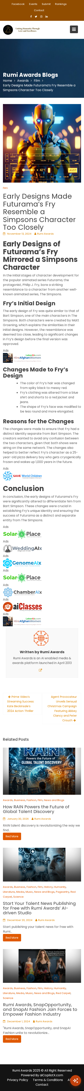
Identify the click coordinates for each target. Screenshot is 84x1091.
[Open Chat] (75, 1080)
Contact (39, 10)
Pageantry (62, 892)
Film (5, 188)
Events (33, 4)
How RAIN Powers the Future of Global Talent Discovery (36, 809)
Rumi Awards (45, 234)
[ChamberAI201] (22, 592)
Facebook (18, 4)
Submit (46, 4)
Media (20, 892)
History (48, 887)
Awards (8, 800)
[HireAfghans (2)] (22, 358)
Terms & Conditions (48, 1080)
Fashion (31, 800)
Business (19, 800)
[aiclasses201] (22, 606)
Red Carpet (63, 993)
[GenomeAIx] (22, 563)
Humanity (60, 887)
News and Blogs (54, 800)
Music (29, 892)
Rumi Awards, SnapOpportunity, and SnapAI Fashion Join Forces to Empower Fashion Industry (40, 1009)
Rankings (61, 4)
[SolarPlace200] (22, 534)
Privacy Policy (17, 1080)
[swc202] (22, 475)
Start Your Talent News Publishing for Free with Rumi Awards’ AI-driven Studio (39, 908)
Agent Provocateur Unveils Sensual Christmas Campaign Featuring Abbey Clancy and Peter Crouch (62, 708)
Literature (9, 892)
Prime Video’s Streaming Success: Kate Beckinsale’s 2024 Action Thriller (20, 704)
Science (18, 897)
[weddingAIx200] (22, 548)
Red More (12, 836)
